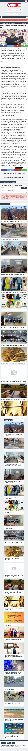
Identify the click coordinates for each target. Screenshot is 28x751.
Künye (13, 742)
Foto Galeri (18, 13)
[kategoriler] (27, 17)
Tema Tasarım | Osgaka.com (14, 750)
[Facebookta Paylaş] (3, 45)
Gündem (8, 23)
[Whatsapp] (24, 45)
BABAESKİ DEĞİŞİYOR (10, 20)
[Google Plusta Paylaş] (17, 45)
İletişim (17, 11)
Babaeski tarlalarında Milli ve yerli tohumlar (14, 177)
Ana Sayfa (9, 11)
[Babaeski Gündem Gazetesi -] (14, 5)
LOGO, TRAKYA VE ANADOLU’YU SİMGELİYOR (14, 173)
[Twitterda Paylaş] (10, 45)
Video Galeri (10, 13)
